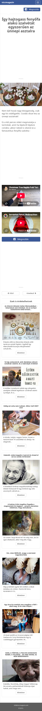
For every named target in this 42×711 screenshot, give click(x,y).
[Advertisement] (21, 57)
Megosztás (33, 9)
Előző (11, 293)
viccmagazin (8, 2)
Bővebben (21, 353)
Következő (31, 293)
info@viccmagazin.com (21, 705)
